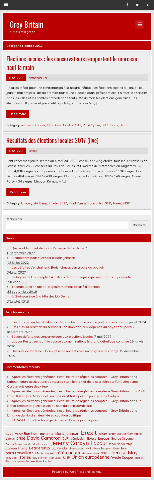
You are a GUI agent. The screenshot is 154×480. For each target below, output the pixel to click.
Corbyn (10, 438)
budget (102, 433)
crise (20, 438)
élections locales (41, 461)
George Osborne (122, 438)
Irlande (27, 444)
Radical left (95, 203)
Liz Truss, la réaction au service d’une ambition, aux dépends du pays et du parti (72, 327)
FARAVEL (19, 420)
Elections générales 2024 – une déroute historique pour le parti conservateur (69, 322)
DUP (65, 438)
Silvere (33, 150)
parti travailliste (19, 453)
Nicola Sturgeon (102, 448)
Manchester (77, 448)
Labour (40, 125)
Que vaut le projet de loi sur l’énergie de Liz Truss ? (49, 248)
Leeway (96, 472)
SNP (105, 125)
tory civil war (40, 458)
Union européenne (90, 457)
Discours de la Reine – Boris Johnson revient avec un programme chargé (65, 351)
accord (9, 434)
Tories (113, 125)
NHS (88, 448)
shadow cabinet (90, 453)
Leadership (39, 448)
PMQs (39, 453)
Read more (18, 114)
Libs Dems (54, 125)
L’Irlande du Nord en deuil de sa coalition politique (44, 415)
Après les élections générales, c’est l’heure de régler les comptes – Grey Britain (70, 377)
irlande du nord (41, 444)
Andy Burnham (26, 433)
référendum (68, 452)
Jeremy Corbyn (70, 443)
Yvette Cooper (122, 457)
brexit (89, 433)
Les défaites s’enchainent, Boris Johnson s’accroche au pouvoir (58, 267)
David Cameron (44, 438)
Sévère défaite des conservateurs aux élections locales (52, 336)
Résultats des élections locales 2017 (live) (52, 140)
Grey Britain (26, 24)
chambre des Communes (125, 433)
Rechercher (14, 219)
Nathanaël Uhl (38, 77)
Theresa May (123, 452)
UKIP (123, 125)
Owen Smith (120, 448)
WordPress (76, 472)
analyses (27, 125)
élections (140, 458)
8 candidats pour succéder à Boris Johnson (43, 258)
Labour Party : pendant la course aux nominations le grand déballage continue (70, 341)
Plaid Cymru (91, 125)
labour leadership (120, 444)
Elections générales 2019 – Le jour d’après (66, 420)
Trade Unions (55, 458)
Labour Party (16, 448)
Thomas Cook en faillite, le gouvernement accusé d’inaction (56, 287)
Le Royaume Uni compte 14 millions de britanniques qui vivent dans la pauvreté (71, 277)
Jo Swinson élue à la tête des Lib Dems (40, 296)
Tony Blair (11, 457)
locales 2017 (72, 125)
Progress (50, 453)
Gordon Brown (14, 444)
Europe (103, 438)
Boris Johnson (67, 433)
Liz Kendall (60, 448)
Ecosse (91, 438)
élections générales (17, 461)
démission (77, 438)
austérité (47, 433)
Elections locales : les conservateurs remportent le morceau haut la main (71, 63)
